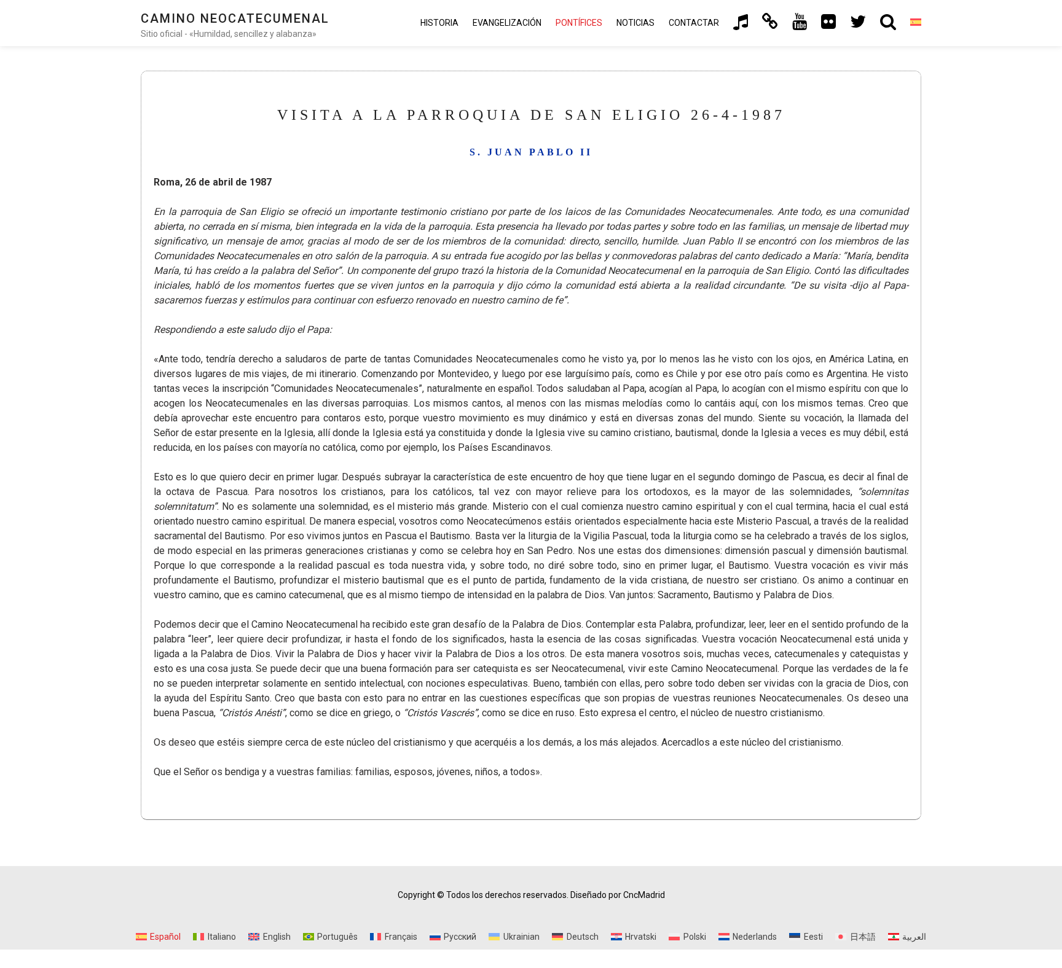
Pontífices (579, 23)
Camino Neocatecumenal (235, 18)
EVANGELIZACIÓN (507, 23)
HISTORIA (439, 23)
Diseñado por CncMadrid (617, 895)
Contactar (694, 23)
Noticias (635, 23)
